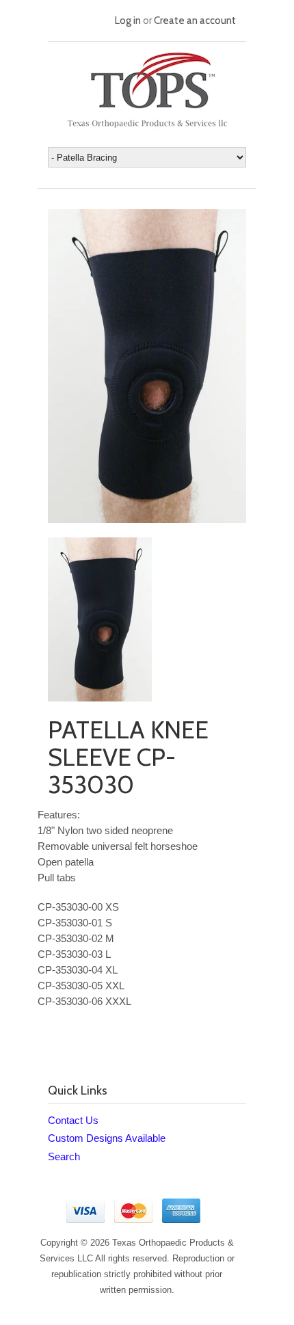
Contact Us (73, 1120)
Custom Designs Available (106, 1138)
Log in (128, 20)
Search (64, 1156)
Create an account (195, 20)
